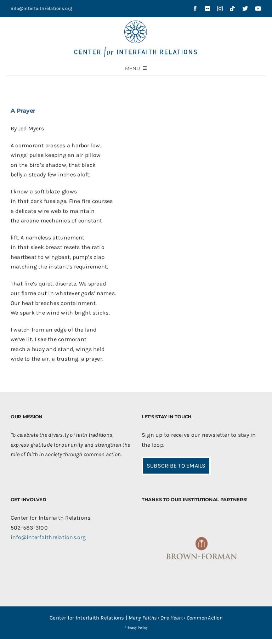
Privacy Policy (136, 628)
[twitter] (245, 8)
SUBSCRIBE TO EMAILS (176, 465)
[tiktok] (232, 8)
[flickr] (207, 8)
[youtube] (258, 8)
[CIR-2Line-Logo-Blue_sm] (136, 23)
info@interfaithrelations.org (41, 8)
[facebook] (195, 8)
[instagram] (220, 8)
